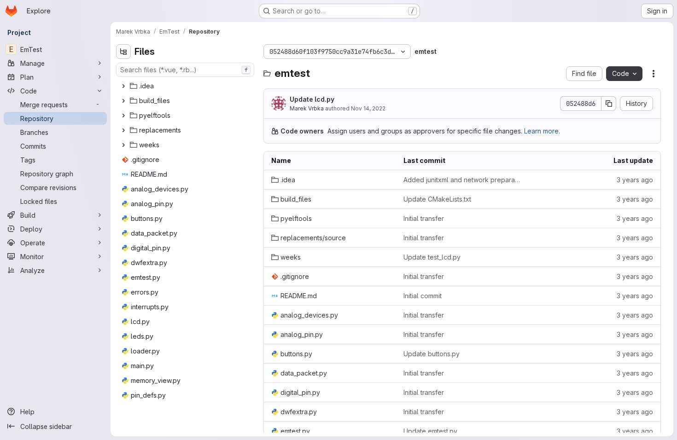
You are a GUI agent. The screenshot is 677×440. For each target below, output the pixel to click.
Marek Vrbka (307, 108)
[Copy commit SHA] (608, 103)
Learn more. (542, 131)
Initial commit (422, 296)
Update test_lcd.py (432, 257)
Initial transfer (423, 218)
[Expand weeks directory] (123, 145)
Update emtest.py (430, 431)
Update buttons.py (431, 354)
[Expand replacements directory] (123, 130)
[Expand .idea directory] (123, 86)
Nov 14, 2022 (368, 108)
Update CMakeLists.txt (437, 199)
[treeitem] (186, 86)
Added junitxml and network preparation (462, 180)
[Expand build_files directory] (123, 100)
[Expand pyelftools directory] (123, 115)
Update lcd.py (312, 99)
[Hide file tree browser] (123, 51)
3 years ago (635, 180)
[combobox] (185, 70)
